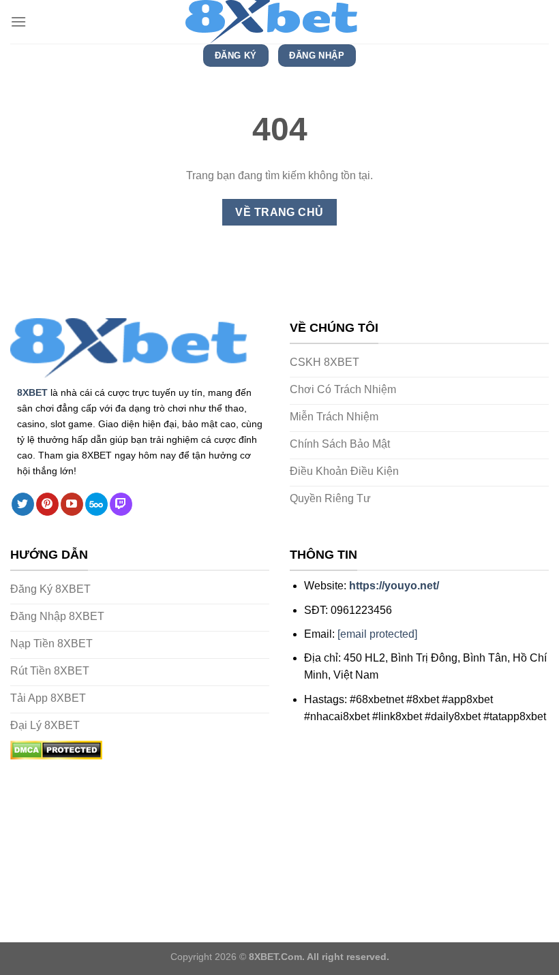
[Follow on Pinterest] (47, 504)
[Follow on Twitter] (23, 504)
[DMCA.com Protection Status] (56, 750)
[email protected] (377, 634)
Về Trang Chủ (279, 212)
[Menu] (18, 21)
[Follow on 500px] (96, 504)
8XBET (32, 392)
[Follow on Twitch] (121, 504)
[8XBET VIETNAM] (279, 22)
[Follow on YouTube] (72, 504)
